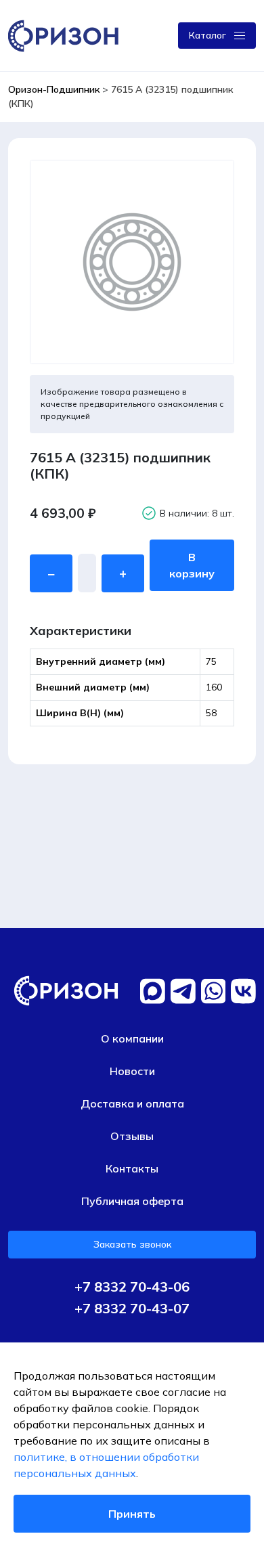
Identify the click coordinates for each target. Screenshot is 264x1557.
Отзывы (132, 1136)
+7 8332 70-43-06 (132, 1287)
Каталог (207, 35)
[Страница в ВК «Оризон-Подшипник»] (243, 991)
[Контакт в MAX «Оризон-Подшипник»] (152, 991)
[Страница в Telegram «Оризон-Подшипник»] (183, 991)
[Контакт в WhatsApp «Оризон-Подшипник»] (213, 991)
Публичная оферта (132, 1201)
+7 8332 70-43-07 (132, 1308)
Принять (132, 1513)
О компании (132, 1038)
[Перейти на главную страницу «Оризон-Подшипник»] (66, 34)
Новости (132, 1071)
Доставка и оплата (132, 1103)
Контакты (132, 1168)
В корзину (192, 565)
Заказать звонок (132, 1244)
